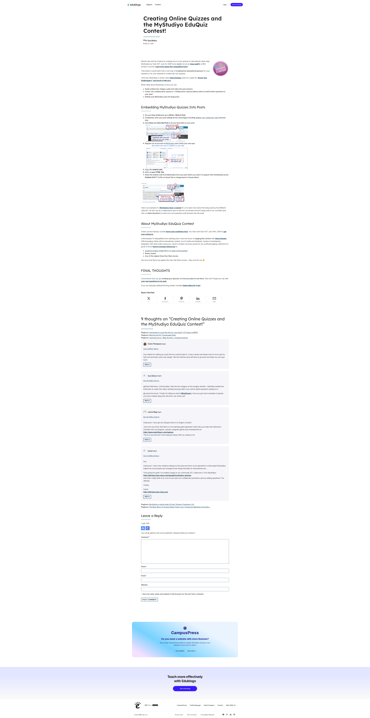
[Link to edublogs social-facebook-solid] (223, 714)
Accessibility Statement (207, 714)
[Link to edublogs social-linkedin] (230, 714)
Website (144, 585)
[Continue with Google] (143, 528)
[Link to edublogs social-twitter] (227, 714)
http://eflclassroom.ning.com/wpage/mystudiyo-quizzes (167, 475)
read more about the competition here (171, 67)
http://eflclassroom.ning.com (155, 492)
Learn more (191, 651)
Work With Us (231, 705)
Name (144, 566)
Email (143, 576)
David (150, 451)
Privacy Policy (179, 714)
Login (225, 4)
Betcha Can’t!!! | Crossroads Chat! (162, 335)
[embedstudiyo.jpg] (166, 156)
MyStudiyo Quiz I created (170, 208)
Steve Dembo (175, 78)
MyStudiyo (170, 143)
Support (149, 4)
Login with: (145, 523)
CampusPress (182, 705)
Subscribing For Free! (191, 285)
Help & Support (209, 705)
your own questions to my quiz (153, 281)
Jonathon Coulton (152, 251)
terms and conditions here (177, 232)
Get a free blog (236, 4)
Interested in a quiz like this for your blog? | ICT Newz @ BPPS (173, 333)
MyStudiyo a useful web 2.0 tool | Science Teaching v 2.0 (171, 504)
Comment (145, 537)
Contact (158, 4)
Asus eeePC (195, 64)
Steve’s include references (164, 247)
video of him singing (179, 251)
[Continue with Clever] (148, 528)
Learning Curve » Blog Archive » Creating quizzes (168, 338)
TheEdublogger (195, 705)
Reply (147, 365)
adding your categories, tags (207, 118)
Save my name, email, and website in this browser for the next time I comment (173, 594)
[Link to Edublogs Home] (134, 4)
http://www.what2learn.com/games (158, 432)
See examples (180, 651)
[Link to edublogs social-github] (234, 714)
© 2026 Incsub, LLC (141, 714)
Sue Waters (152, 40)
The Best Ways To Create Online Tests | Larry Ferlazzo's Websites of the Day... (179, 507)
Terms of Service (192, 714)
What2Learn (186, 393)
